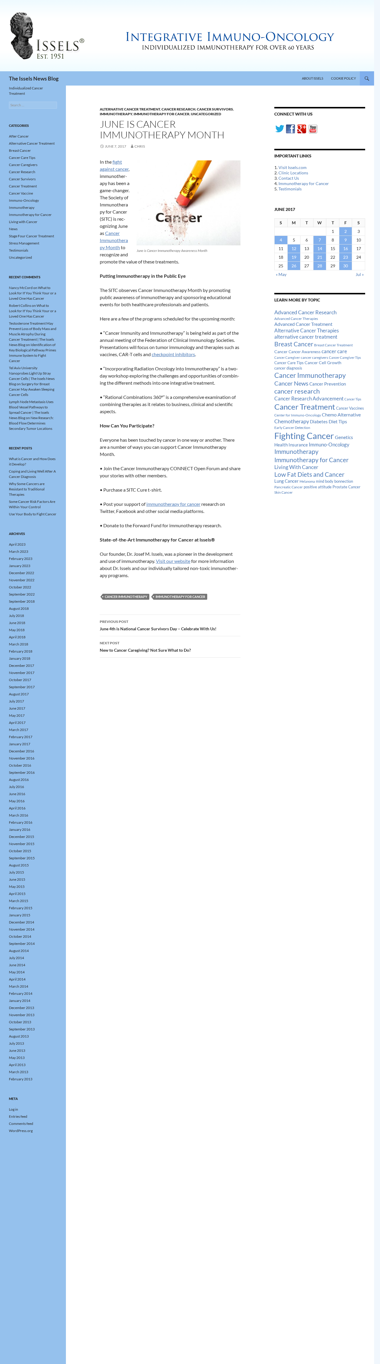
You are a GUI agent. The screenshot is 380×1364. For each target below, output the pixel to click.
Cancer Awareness (305, 352)
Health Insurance (291, 444)
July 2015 (16, 872)
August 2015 (19, 865)
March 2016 (18, 815)
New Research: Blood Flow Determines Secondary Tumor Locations (31, 423)
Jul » (360, 274)
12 (294, 248)
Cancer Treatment (304, 406)
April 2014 (17, 979)
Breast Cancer (293, 344)
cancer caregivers (314, 357)
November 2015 (21, 844)
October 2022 (20, 587)
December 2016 (21, 751)
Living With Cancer (296, 467)
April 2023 (17, 544)
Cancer (281, 351)
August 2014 (19, 950)
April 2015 (17, 893)
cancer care (334, 351)
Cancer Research (178, 109)
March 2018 (18, 644)
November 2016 (21, 758)
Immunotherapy (116, 114)
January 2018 (19, 658)
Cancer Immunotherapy (126, 597)
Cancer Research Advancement (308, 398)
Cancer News (291, 383)
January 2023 (19, 565)
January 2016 (19, 829)
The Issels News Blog (33, 78)
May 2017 (17, 715)
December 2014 (21, 922)
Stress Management (24, 243)
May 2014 (17, 972)
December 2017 (21, 665)
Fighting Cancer (304, 435)
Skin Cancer (283, 492)
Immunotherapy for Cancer (161, 114)
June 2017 (17, 708)
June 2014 (17, 965)
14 (319, 248)
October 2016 (20, 765)
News (13, 229)
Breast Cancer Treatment (333, 345)
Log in (13, 1109)
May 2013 (17, 1057)
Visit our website (173, 561)
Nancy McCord (21, 287)
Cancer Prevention (327, 383)
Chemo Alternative (341, 414)
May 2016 (17, 801)
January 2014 (19, 1000)
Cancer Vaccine (21, 193)
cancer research (297, 391)
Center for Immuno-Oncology (297, 415)
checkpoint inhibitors (173, 354)
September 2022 (22, 594)
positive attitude (318, 487)
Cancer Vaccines (350, 408)
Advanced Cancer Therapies (296, 319)
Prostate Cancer (346, 486)
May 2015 (17, 886)
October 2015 (20, 851)
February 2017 (20, 737)
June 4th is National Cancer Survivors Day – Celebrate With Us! (158, 625)
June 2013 (17, 1050)
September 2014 (22, 943)
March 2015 (18, 901)
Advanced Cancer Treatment (303, 324)
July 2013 (16, 1043)
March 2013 (18, 1072)
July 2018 (16, 615)
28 (319, 265)
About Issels (312, 78)
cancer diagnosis (288, 368)
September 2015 (22, 858)
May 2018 (17, 630)
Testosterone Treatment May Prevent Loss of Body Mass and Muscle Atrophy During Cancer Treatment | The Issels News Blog (32, 334)
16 (345, 248)
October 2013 (20, 1022)
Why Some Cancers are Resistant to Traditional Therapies (27, 489)
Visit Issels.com (292, 167)
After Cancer (19, 136)
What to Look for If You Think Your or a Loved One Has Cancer (32, 293)
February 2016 (20, 822)
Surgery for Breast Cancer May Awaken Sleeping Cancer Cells (31, 389)
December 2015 (21, 836)
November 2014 (21, 929)
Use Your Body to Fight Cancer (32, 514)
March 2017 (18, 729)
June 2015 (17, 879)
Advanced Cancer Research (305, 312)
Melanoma (307, 481)
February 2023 (20, 558)
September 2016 (22, 772)
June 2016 (17, 794)
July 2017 (16, 701)
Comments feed (21, 1123)
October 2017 (20, 680)
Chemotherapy (291, 421)
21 (319, 257)
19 (294, 257)
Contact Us (288, 178)
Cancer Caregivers (23, 164)
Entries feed (18, 1116)
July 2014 (16, 958)
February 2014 (20, 993)
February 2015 (20, 908)
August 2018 (19, 608)
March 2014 (18, 986)
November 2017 (21, 672)
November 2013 (21, 1015)
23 (345, 257)
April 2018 (17, 637)
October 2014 (20, 936)
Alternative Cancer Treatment (130, 109)
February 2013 (20, 1079)
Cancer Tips (352, 399)
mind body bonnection (334, 481)
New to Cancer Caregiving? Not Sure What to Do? (145, 647)
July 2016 (16, 786)
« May (281, 274)
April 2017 (17, 722)
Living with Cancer (23, 222)
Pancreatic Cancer (288, 487)
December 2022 (21, 573)
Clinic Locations (293, 172)
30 (345, 265)
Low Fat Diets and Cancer (309, 474)
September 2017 (22, 687)
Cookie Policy (343, 78)
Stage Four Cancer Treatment (31, 236)
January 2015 (19, 915)
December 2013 (21, 1007)
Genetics (344, 437)
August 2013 (19, 1036)
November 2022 (21, 580)
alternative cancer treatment (305, 337)
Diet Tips (338, 421)
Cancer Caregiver (287, 357)
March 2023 (18, 551)
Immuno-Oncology (329, 444)
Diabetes (319, 421)
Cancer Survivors (215, 109)
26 (294, 265)
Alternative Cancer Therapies (306, 330)
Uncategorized (206, 114)
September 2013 (22, 1029)
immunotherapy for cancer (173, 504)
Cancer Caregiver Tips (345, 357)
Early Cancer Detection (292, 428)
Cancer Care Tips (289, 362)
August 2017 (19, 694)
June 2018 (17, 623)
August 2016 (19, 779)
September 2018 (22, 601)
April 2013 (17, 1065)
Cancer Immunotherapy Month (114, 240)
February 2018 (20, 651)
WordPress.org (21, 1130)
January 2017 (19, 744)
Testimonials (290, 188)
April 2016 (17, 808)
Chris (139, 146)
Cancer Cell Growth (323, 362)
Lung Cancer (286, 481)
